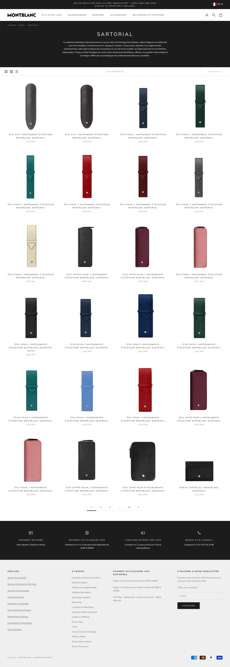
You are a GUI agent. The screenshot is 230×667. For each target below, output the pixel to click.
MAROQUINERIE (77, 15)
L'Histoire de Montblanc (83, 607)
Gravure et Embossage (18, 590)
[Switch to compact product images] (16, 71)
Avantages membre (81, 597)
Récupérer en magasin (18, 603)
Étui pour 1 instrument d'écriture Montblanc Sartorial (143, 136)
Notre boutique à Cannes (19, 610)
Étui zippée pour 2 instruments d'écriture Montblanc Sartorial (87, 489)
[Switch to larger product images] (6, 71)
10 (129, 507)
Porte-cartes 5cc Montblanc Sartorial (199, 489)
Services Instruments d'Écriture (22, 584)
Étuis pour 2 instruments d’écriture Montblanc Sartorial (31, 419)
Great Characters (80, 646)
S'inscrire (188, 605)
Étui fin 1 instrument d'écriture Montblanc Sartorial (31, 136)
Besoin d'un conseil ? (17, 577)
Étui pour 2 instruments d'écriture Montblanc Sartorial (87, 346)
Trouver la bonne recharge (84, 631)
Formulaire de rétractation (20, 623)
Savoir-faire (77, 622)
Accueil (12, 25)
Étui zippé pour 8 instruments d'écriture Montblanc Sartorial (143, 489)
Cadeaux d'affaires (81, 617)
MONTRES (98, 15)
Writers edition (79, 636)
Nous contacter (15, 629)
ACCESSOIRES (118, 15)
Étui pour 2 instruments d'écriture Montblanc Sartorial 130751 (31, 347)
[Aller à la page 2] (138, 507)
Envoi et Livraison (16, 597)
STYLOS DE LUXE (52, 15)
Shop (22, 25)
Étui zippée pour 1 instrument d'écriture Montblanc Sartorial (87, 276)
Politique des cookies (81, 592)
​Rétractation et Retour (18, 616)
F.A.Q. (74, 626)
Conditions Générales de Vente (86, 577)
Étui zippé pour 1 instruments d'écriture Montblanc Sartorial (143, 276)
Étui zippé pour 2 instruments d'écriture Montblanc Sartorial (199, 419)
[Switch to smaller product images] (11, 71)
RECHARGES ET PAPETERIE (148, 15)
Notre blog (77, 602)
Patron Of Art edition (81, 641)
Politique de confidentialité (84, 587)
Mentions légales (79, 582)
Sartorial (33, 25)
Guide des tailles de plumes (84, 612)
